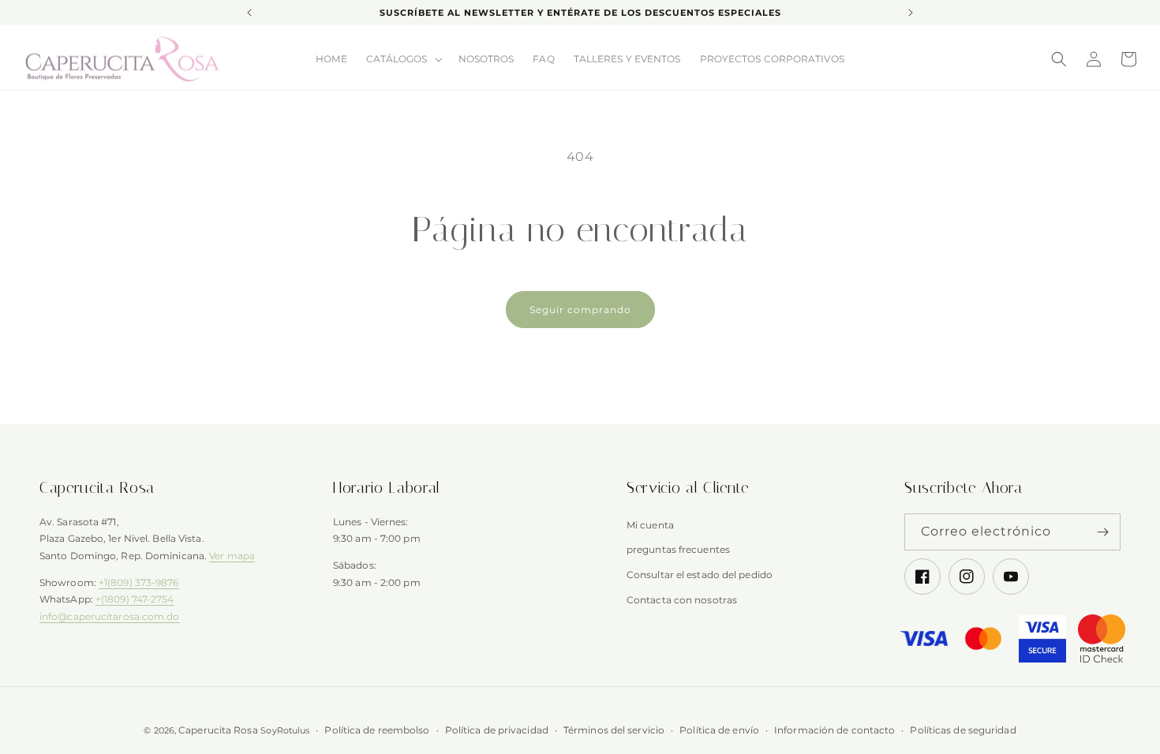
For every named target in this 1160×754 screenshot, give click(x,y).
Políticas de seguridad (963, 730)
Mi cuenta (650, 525)
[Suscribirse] (1102, 532)
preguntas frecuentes (678, 550)
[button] (403, 59)
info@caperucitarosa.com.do (109, 616)
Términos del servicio (613, 730)
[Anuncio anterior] (249, 12)
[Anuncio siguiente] (910, 12)
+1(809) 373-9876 (139, 582)
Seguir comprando (580, 309)
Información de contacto (834, 730)
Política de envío (719, 730)
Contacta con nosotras (682, 600)
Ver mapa (232, 556)
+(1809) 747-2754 (134, 600)
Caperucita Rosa (218, 730)
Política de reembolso (376, 730)
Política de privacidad (496, 730)
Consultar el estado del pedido (700, 575)
